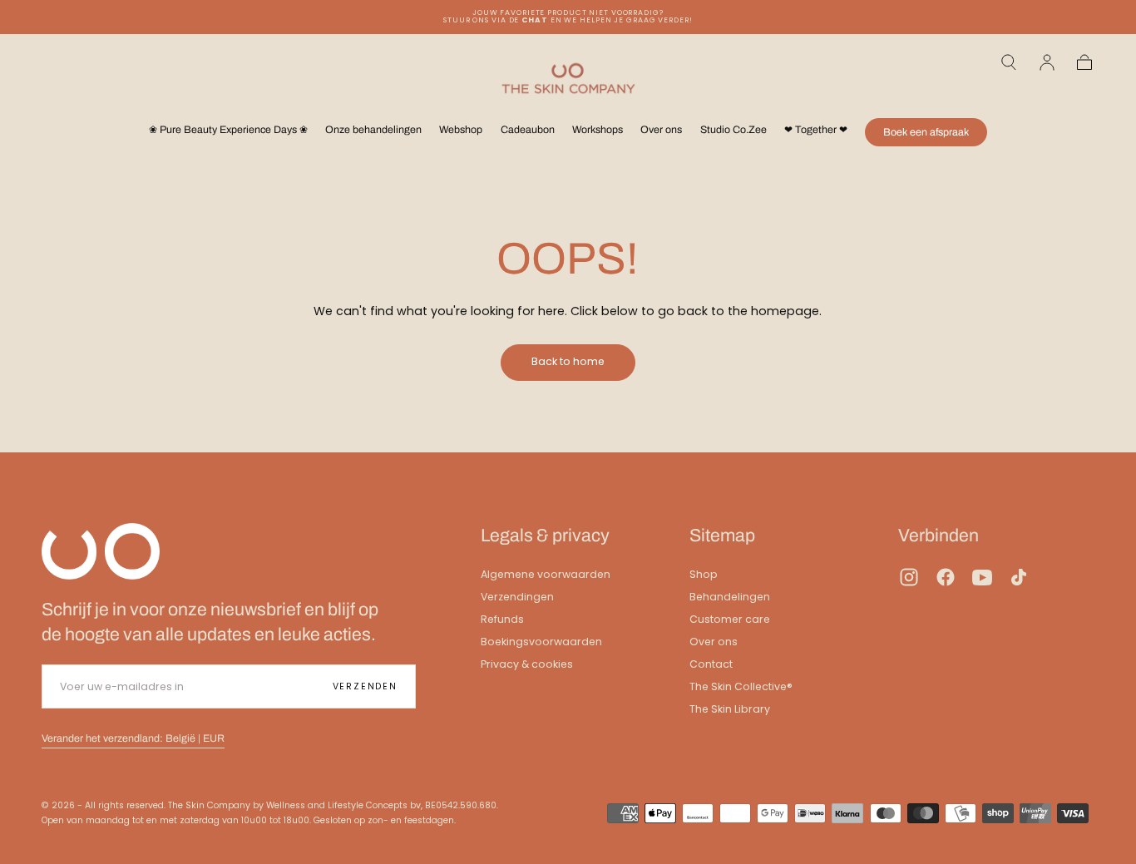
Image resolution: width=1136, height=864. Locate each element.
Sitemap (722, 535)
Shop (703, 574)
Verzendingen (517, 597)
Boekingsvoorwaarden (541, 641)
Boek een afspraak (926, 132)
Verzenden (365, 686)
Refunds (502, 619)
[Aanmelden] (1047, 62)
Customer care (729, 619)
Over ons (661, 130)
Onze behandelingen (373, 130)
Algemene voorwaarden (545, 574)
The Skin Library (729, 709)
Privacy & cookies (527, 664)
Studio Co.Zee (733, 130)
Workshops (597, 130)
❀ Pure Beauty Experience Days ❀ (228, 130)
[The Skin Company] (101, 551)
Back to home (568, 361)
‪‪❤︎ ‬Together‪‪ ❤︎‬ (815, 130)
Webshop (460, 130)
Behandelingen (729, 597)
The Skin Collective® (741, 686)
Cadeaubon (528, 130)
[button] (1009, 62)
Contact (711, 664)
